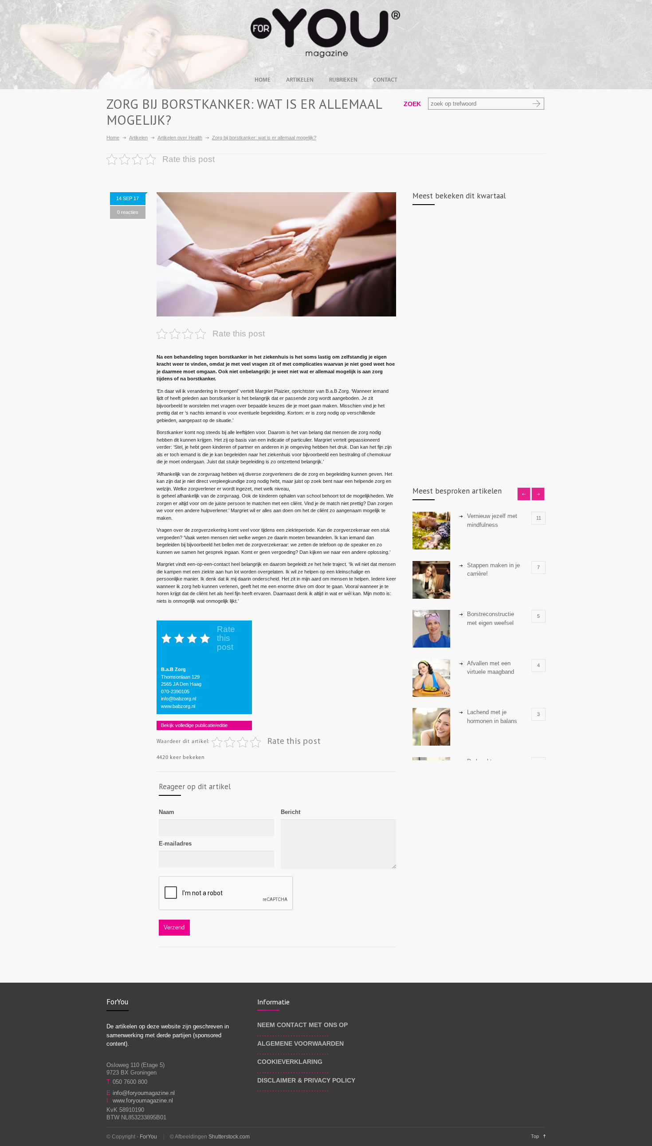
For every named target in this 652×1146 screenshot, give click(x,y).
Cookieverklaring (289, 1061)
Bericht (290, 812)
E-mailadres (175, 843)
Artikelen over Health (179, 137)
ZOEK (412, 104)
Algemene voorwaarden (300, 1043)
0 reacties (127, 212)
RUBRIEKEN (343, 80)
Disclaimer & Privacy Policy (306, 1080)
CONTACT (385, 80)
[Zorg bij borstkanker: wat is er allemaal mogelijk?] (276, 254)
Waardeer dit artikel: (183, 741)
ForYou (148, 1137)
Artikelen (138, 137)
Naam (166, 812)
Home (112, 137)
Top (535, 1136)
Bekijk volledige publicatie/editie (194, 725)
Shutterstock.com (229, 1137)
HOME (263, 80)
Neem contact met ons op (302, 1024)
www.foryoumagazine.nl (143, 1100)
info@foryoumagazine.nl (144, 1093)
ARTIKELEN (300, 80)
